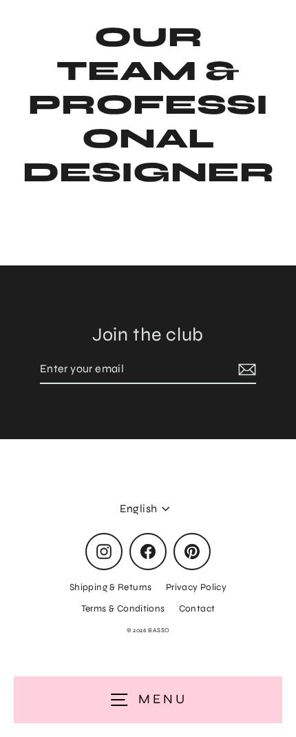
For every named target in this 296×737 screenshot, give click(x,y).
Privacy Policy (196, 587)
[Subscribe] (245, 369)
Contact (197, 608)
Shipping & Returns (111, 587)
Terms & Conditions (123, 608)
